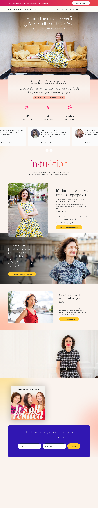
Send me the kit (81, 3)
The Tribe (47, 9)
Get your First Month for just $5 (22, 274)
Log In (88, 9)
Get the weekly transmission (69, 227)
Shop (82, 9)
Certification (38, 9)
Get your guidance (69, 319)
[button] (55, 10)
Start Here (29, 9)
